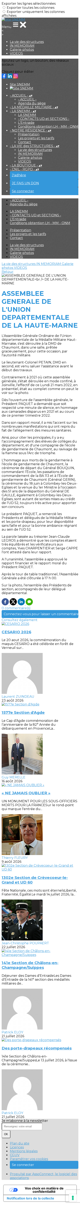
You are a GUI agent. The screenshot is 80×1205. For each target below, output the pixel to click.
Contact (24, 142)
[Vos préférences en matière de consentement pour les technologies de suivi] (73, 1198)
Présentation (28, 134)
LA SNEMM (27, 115)
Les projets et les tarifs (36, 138)
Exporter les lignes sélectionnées (29, 4)
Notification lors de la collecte (30, 1198)
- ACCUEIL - (27, 99)
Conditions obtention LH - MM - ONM (48, 127)
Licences (17, 1147)
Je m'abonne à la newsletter (25, 1121)
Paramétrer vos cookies (29, 1159)
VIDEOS (16, 53)
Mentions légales (24, 1151)
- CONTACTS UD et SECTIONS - (43, 119)
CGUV (14, 1155)
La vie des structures (27, 42)
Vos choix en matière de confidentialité (44, 1190)
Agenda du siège (32, 103)
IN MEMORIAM (22, 46)
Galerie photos (22, 49)
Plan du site (19, 1143)
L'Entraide (26, 123)
